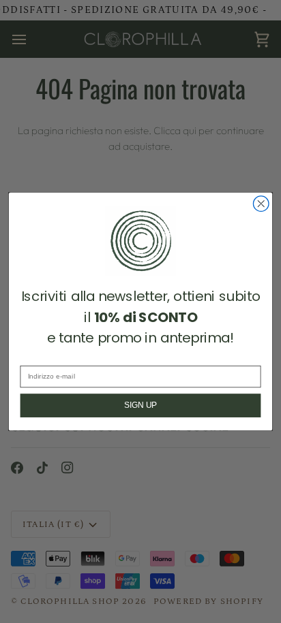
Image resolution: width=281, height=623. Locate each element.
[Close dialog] (261, 204)
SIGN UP (140, 405)
